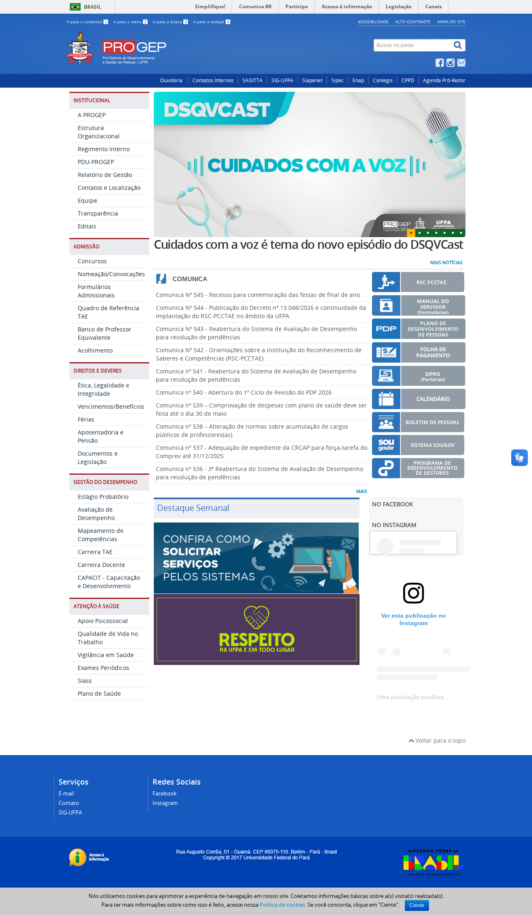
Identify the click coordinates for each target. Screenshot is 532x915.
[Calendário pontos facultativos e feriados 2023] (419, 406)
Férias (86, 419)
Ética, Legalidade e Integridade (103, 389)
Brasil (92, 6)
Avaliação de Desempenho (96, 513)
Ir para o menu (130, 22)
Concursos (92, 261)
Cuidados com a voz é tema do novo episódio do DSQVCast (308, 244)
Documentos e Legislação (98, 457)
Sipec (337, 80)
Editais (87, 226)
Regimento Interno (104, 149)
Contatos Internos (213, 80)
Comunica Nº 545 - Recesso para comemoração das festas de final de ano (258, 295)
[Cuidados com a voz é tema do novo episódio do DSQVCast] (310, 164)
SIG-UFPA (282, 80)
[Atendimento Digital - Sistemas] (257, 590)
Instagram (165, 803)
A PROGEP (92, 115)
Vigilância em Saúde (106, 655)
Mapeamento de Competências (100, 535)
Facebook (165, 793)
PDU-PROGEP (96, 162)
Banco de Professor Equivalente (104, 333)
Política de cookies (282, 904)
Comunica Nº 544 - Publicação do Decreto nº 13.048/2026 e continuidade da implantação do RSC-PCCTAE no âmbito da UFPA (261, 312)
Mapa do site (451, 22)
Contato (69, 803)
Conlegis (383, 80)
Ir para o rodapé (211, 22)
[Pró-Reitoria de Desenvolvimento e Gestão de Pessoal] (197, 35)
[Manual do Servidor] (419, 312)
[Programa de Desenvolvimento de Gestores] (418, 474)
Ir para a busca (170, 22)
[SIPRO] (419, 382)
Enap (358, 80)
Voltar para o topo (440, 740)
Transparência (98, 213)
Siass (85, 680)
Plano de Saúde (99, 693)
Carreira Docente (101, 565)
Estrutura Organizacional (99, 132)
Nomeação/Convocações (111, 274)
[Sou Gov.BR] (418, 451)
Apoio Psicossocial (103, 621)
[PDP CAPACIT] (419, 335)
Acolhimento (95, 350)
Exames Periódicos (103, 668)
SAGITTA (252, 80)
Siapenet (312, 80)
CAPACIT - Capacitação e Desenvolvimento (109, 582)
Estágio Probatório (103, 496)
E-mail (66, 793)
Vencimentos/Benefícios (111, 406)
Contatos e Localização (109, 187)
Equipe (87, 200)
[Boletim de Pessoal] (418, 428)
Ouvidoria (172, 80)
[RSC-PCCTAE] (418, 288)
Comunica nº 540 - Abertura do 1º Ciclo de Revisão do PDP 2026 (244, 392)
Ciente (416, 905)
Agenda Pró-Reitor (444, 80)
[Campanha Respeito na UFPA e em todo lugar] (257, 661)
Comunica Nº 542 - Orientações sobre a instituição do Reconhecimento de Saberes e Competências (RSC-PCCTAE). (259, 354)
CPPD (407, 80)
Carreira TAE (95, 552)
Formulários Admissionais (96, 291)
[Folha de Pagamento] (419, 359)
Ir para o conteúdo (86, 22)
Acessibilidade (373, 22)
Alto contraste (413, 22)
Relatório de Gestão (105, 175)
